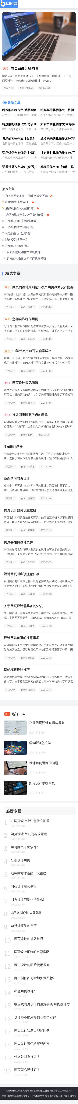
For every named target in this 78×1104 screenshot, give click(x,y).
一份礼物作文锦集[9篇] (19, 227)
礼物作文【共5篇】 (17, 202)
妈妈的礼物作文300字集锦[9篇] (24, 214)
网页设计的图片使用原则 (32, 965)
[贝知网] (9, 4)
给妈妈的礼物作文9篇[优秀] (24, 252)
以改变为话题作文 (16, 239)
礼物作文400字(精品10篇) (21, 220)
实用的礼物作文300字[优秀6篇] (26, 258)
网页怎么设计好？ (27, 1070)
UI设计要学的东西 (24, 926)
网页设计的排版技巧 (28, 939)
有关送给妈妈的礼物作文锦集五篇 (26, 195)
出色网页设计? (24, 991)
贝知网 (25, 1090)
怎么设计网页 (20, 860)
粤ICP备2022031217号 (61, 1090)
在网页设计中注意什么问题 (30, 821)
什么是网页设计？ (27, 1056)
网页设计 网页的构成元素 (29, 834)
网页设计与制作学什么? (27, 899)
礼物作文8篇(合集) (17, 245)
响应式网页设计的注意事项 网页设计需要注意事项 (42, 1004)
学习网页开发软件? (24, 847)
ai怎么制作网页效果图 (26, 912)
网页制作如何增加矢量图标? (34, 978)
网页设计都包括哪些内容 (32, 1043)
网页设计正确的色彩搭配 (31, 952)
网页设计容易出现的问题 (32, 1030)
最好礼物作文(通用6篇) (19, 208)
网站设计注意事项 (24, 886)
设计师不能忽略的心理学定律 (35, 1017)
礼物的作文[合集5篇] (18, 233)
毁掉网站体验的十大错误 (28, 873)
